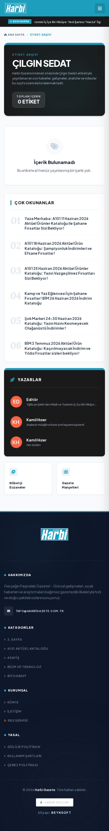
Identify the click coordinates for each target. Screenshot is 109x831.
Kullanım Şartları (24, 756)
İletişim (14, 711)
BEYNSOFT (61, 813)
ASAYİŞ (13, 658)
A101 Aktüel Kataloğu (27, 649)
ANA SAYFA (16, 34)
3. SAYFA (14, 639)
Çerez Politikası (22, 765)
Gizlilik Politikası (23, 747)
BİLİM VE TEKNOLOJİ (24, 667)
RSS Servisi (18, 720)
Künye (13, 702)
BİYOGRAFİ (16, 676)
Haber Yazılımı (57, 802)
